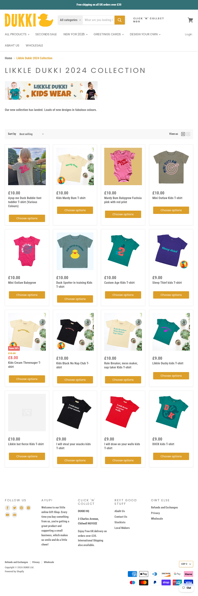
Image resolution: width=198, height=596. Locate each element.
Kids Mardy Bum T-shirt (70, 198)
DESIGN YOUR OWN (144, 34)
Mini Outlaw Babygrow (22, 282)
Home (8, 58)
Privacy (155, 513)
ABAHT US (12, 45)
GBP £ (184, 563)
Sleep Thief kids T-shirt (167, 282)
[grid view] (183, 134)
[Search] (119, 20)
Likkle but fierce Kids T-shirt (26, 444)
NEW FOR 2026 (74, 34)
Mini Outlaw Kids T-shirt (167, 198)
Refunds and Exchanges (164, 507)
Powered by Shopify (14, 571)
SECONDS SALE (46, 34)
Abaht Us (119, 511)
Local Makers (122, 528)
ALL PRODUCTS (16, 34)
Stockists (119, 522)
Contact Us (120, 516)
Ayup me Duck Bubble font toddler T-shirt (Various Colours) (24, 202)
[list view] (188, 134)
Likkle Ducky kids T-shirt (167, 363)
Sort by (12, 134)
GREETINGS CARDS (108, 34)
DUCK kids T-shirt (163, 444)
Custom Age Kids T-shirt (119, 282)
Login (188, 34)
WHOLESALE (34, 45)
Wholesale (157, 518)
